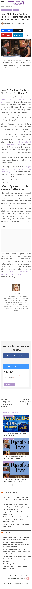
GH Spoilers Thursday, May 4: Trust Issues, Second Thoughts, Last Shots (7, 403)
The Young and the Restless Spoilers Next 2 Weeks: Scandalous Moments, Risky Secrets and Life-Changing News (16, 544)
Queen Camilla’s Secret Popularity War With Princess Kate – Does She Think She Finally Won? (15, 500)
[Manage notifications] (27, 578)
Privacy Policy (11, 578)
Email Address (9, 378)
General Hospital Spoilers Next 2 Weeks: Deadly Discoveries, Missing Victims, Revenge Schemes (17, 559)
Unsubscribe (21, 578)
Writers (17, 576)
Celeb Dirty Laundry (10, 532)
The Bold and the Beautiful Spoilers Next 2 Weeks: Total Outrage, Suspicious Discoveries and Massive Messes (16, 552)
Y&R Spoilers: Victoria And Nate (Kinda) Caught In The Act (25, 402)
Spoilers (15, 10)
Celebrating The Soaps (11, 493)
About (11, 576)
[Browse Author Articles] (16, 287)
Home (7, 576)
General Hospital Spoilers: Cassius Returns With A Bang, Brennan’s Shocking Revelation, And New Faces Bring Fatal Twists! (16, 507)
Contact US (24, 576)
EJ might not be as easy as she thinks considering (16, 169)
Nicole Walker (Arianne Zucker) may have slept (16, 99)
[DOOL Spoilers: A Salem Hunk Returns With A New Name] (16, 423)
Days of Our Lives (7, 10)
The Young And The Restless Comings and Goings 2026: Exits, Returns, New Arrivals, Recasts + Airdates (15, 519)
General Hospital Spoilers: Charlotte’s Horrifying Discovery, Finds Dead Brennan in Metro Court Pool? (16, 566)
